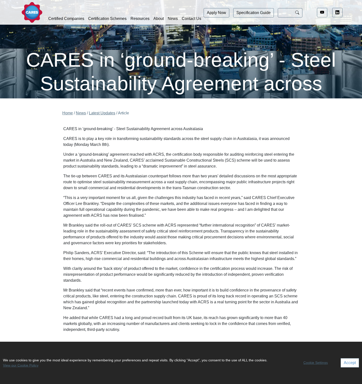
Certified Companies (66, 18)
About (158, 18)
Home (67, 113)
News (173, 18)
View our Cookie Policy (20, 365)
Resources (140, 18)
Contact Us (191, 18)
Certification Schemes (107, 18)
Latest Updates (102, 113)
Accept (350, 363)
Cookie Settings (315, 363)
